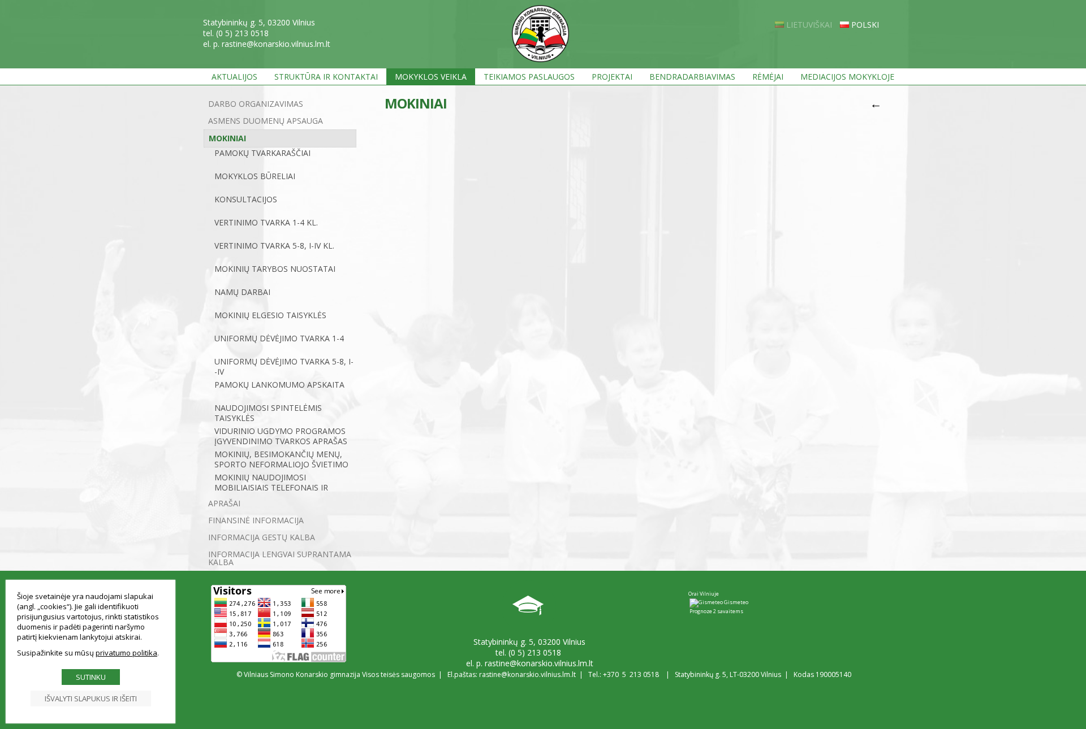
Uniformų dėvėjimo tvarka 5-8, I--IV (284, 367)
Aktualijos (234, 76)
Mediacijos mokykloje (847, 76)
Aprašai (224, 503)
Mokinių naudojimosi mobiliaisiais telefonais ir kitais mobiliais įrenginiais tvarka (272, 483)
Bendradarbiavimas (692, 76)
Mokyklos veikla (431, 76)
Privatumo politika (126, 653)
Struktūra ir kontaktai (326, 76)
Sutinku (91, 677)
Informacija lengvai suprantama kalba (279, 558)
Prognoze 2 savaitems (716, 611)
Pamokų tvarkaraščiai (262, 153)
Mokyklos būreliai (254, 176)
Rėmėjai (767, 76)
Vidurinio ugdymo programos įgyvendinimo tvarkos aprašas (280, 436)
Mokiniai (227, 138)
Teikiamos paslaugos (529, 76)
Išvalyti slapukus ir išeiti (91, 698)
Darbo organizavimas (255, 103)
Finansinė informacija (256, 520)
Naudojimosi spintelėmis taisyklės (268, 413)
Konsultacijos (245, 199)
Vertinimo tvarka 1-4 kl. (266, 223)
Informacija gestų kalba (261, 537)
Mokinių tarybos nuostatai (274, 269)
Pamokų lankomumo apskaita (279, 385)
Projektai (612, 76)
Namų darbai (242, 292)
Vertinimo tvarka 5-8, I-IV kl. (274, 246)
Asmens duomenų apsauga (265, 120)
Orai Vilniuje (703, 593)
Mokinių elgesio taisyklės (270, 315)
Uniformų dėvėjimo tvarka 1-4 (279, 338)
